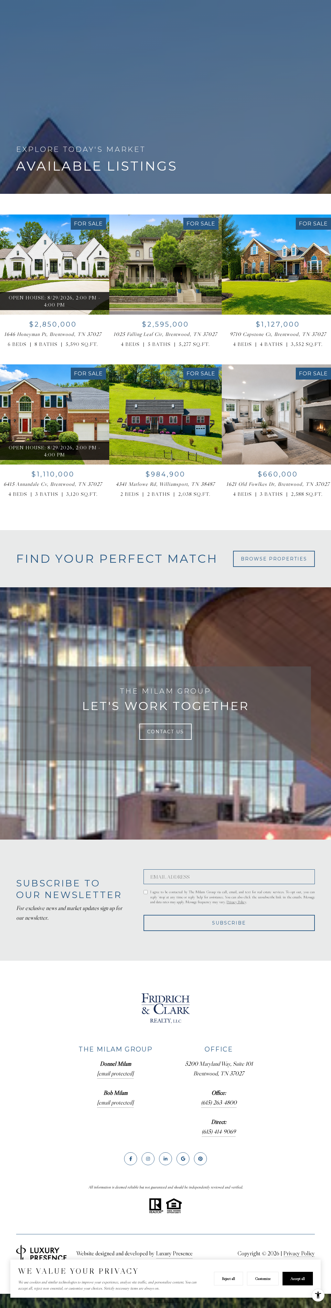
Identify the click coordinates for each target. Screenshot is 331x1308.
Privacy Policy (236, 901)
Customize (263, 1278)
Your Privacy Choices (165, 1300)
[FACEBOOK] (130, 1158)
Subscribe (229, 923)
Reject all (228, 1278)
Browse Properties (274, 559)
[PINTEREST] (200, 1158)
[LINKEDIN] (165, 1158)
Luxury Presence (174, 1253)
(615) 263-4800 (219, 1102)
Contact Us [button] (165, 732)
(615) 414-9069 (219, 1131)
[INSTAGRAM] (148, 1158)
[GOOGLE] (182, 1158)
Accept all (298, 1278)
